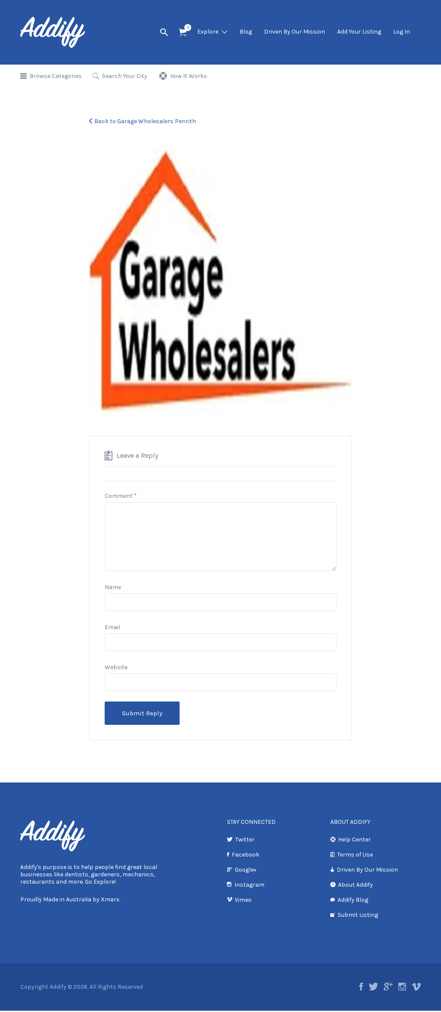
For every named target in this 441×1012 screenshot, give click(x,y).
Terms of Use (355, 854)
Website (116, 667)
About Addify (355, 884)
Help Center (354, 839)
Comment (121, 496)
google (388, 986)
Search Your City (124, 76)
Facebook (245, 854)
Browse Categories (56, 76)
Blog (245, 31)
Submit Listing (358, 915)
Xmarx (110, 899)
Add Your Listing (359, 31)
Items (182, 32)
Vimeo (243, 899)
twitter (373, 986)
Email (112, 627)
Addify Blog (353, 899)
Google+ (246, 869)
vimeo (416, 986)
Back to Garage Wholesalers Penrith (145, 121)
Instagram (249, 884)
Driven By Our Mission (294, 31)
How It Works (188, 76)
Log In (401, 31)
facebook (361, 986)
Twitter (245, 839)
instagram (402, 986)
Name (113, 587)
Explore (207, 31)
